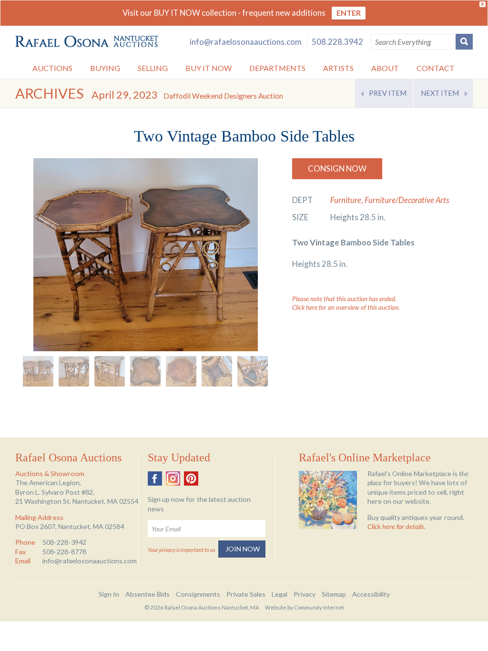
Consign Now (337, 168)
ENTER (348, 12)
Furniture (345, 200)
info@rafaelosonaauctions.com (246, 42)
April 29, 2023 (187, 94)
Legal (279, 594)
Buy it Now (208, 67)
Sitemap (334, 594)
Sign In (109, 594)
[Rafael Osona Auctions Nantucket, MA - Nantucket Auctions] (86, 42)
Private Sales (245, 594)
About (385, 67)
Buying (105, 67)
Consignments (198, 594)
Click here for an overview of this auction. (346, 307)
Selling (153, 67)
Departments (277, 67)
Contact (436, 67)
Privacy (304, 594)
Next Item (440, 93)
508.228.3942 (337, 42)
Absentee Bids (147, 594)
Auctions (52, 67)
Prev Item (388, 93)
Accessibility (371, 594)
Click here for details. (396, 526)
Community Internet (319, 607)
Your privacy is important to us (181, 550)
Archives (49, 93)
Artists (338, 67)
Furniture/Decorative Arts (407, 200)
